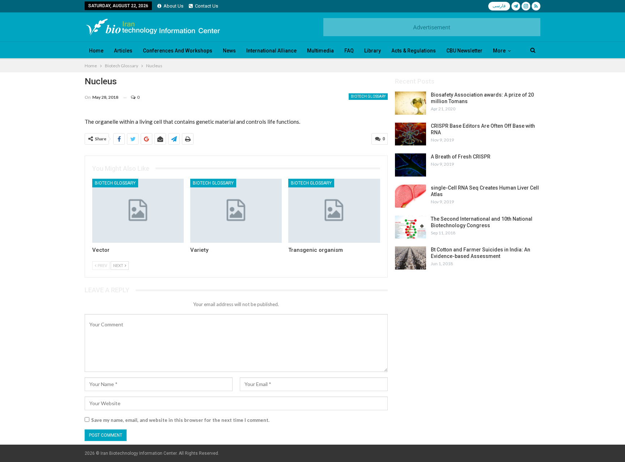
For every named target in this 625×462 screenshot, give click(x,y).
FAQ (349, 51)
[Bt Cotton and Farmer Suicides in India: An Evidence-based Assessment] (410, 258)
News (229, 51)
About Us (173, 6)
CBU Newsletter (464, 51)
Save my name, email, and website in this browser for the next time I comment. (180, 420)
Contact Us (206, 6)
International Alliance (271, 51)
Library (372, 51)
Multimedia (320, 51)
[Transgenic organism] (334, 211)
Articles (123, 51)
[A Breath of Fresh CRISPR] (410, 165)
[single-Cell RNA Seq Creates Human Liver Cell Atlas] (410, 196)
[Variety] (236, 211)
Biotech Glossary (368, 96)
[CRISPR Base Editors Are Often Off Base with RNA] (410, 134)
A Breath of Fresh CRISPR (460, 157)
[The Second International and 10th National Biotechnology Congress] (410, 227)
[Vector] (138, 211)
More (499, 51)
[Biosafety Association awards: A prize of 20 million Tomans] (410, 103)
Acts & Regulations (413, 51)
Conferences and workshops (177, 51)
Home (96, 51)
